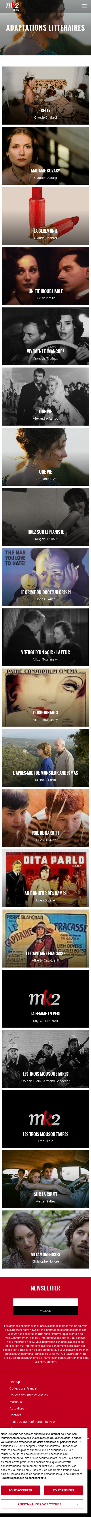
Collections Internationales (28, 1395)
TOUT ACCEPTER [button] (20, 1490)
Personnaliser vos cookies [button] (39, 1504)
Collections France (22, 1388)
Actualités (16, 1408)
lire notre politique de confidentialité (24, 1478)
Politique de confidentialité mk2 (32, 1421)
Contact (15, 1415)
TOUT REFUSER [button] (64, 1490)
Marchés (15, 1402)
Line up (14, 1382)
